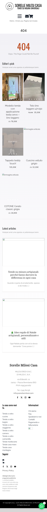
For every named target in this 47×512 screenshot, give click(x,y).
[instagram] (25, 397)
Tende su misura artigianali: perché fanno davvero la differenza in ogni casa (23, 275)
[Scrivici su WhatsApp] (41, 506)
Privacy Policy (8, 471)
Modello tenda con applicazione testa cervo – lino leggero (12, 111)
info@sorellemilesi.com (24, 393)
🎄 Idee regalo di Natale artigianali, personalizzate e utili (24, 335)
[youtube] (29, 397)
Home (12, 21)
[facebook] (17, 397)
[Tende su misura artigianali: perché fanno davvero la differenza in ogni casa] (23, 252)
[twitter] (21, 397)
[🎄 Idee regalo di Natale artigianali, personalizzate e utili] (23, 313)
